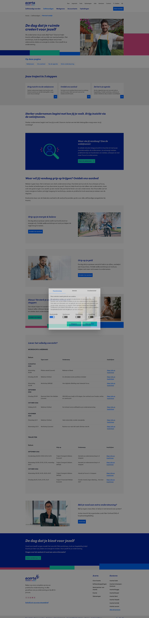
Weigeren (74, 324)
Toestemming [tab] (57, 291)
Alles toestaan (89, 324)
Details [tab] (74, 291)
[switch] (65, 317)
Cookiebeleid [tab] (91, 291)
